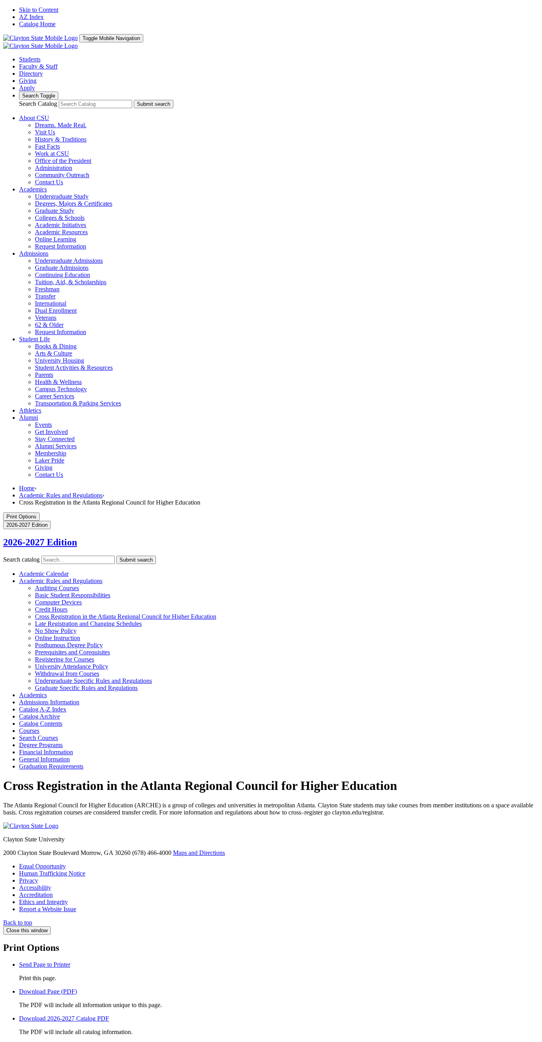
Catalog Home (37, 24)
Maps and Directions (199, 852)
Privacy (28, 880)
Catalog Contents (40, 723)
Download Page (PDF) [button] (48, 991)
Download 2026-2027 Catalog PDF (64, 1018)
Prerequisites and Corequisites (72, 652)
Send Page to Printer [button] (44, 964)
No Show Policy (56, 630)
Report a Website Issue (47, 909)
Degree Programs (41, 745)
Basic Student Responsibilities (72, 595)
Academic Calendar (44, 573)
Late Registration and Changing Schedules (88, 623)
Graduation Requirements (51, 766)
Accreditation (36, 894)
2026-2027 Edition (40, 542)
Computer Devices (58, 602)
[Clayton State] (40, 37)
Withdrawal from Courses (67, 673)
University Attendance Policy (71, 666)
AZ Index (31, 16)
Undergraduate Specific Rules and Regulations (93, 680)
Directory (31, 73)
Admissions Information (49, 702)
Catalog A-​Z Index (42, 709)
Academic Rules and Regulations (60, 495)
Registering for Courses (64, 659)
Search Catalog (38, 103)
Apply (27, 87)
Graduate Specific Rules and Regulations (86, 687)
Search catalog (21, 559)
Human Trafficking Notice (52, 873)
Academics (33, 695)
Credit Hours (51, 609)
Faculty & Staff (38, 66)
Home (27, 488)
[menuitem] (34, 118)
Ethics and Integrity (43, 902)
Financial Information (46, 752)
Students (29, 59)
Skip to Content (38, 9)
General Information (44, 759)
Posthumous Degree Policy (69, 645)
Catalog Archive (39, 716)
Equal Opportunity (42, 866)
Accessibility (35, 887)
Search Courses (38, 737)
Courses (29, 730)
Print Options (21, 517)
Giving (28, 80)
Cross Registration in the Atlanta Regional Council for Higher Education (125, 616)
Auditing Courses (57, 588)
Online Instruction (57, 638)
